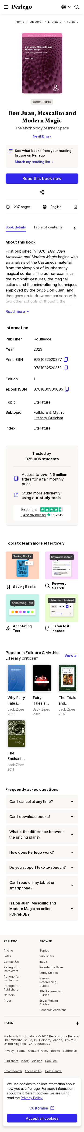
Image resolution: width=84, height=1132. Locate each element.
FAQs (7, 956)
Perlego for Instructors (11, 969)
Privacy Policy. (32, 1098)
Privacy (9, 1050)
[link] (16, 690)
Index (43, 961)
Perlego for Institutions (11, 978)
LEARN (9, 1023)
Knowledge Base (51, 967)
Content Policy (38, 1052)
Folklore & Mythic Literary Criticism (49, 415)
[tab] (16, 228)
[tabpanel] (42, 334)
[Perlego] (22, 7)
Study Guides (48, 973)
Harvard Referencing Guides (47, 982)
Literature (42, 402)
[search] (76, 7)
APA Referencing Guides (51, 993)
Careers (9, 995)
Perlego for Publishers (11, 987)
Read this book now (42, 178)
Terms (21, 1050)
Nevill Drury (42, 136)
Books (55, 1050)
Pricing (8, 950)
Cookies (51, 1061)
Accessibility (34, 1072)
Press (8, 1000)
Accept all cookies (42, 1118)
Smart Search (13, 1071)
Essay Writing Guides (48, 1002)
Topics (44, 950)
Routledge (42, 339)
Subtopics (70, 1050)
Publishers (46, 956)
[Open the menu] (6, 7)
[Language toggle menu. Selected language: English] (66, 7)
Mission (37, 1061)
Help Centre (54, 1072)
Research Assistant (52, 1010)
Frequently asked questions (32, 789)
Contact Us (11, 961)
